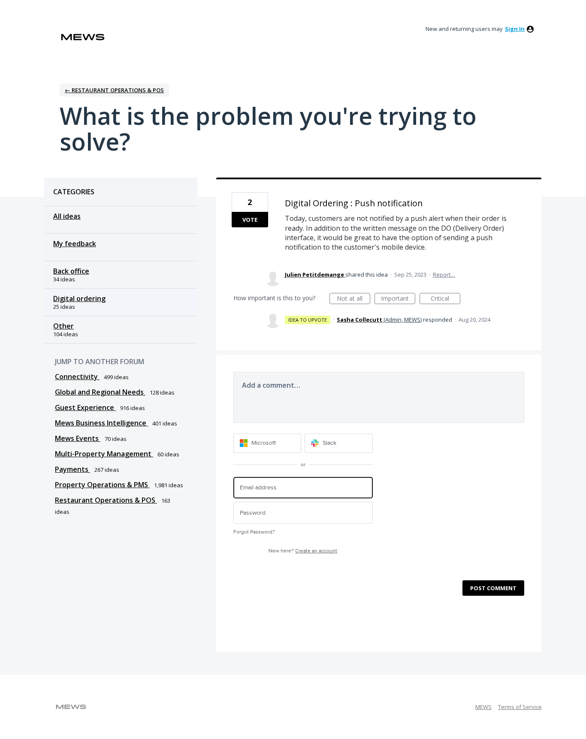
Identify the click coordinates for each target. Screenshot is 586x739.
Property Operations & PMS (102, 484)
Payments (72, 469)
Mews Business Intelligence (101, 423)
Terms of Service (520, 707)
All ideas (67, 216)
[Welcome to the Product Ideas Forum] (82, 37)
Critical (445, 299)
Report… (444, 274)
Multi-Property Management (104, 453)
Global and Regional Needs (100, 392)
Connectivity (77, 376)
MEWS (483, 707)
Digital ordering (79, 298)
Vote (249, 219)
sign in (515, 29)
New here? (303, 551)
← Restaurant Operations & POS (114, 90)
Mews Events (77, 438)
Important (398, 299)
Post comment (493, 588)
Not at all (353, 299)
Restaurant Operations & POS (106, 500)
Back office (71, 271)
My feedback (74, 243)
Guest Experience (85, 407)
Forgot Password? (254, 532)
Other (63, 326)
